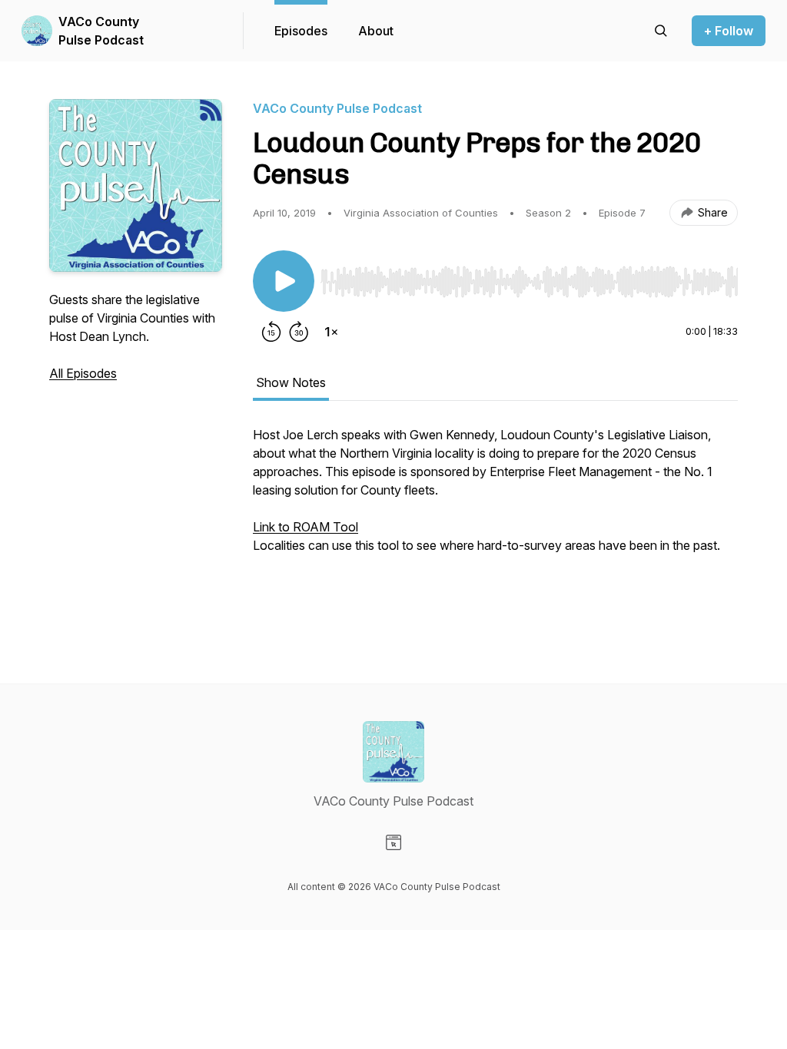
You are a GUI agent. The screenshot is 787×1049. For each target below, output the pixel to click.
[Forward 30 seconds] (299, 331)
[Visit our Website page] (393, 842)
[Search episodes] (661, 31)
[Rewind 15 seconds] (271, 331)
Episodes (300, 30)
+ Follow (728, 30)
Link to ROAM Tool (305, 526)
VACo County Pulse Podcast (101, 31)
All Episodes (83, 373)
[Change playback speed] (331, 331)
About (376, 30)
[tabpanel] (495, 523)
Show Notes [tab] (291, 382)
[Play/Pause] (283, 281)
